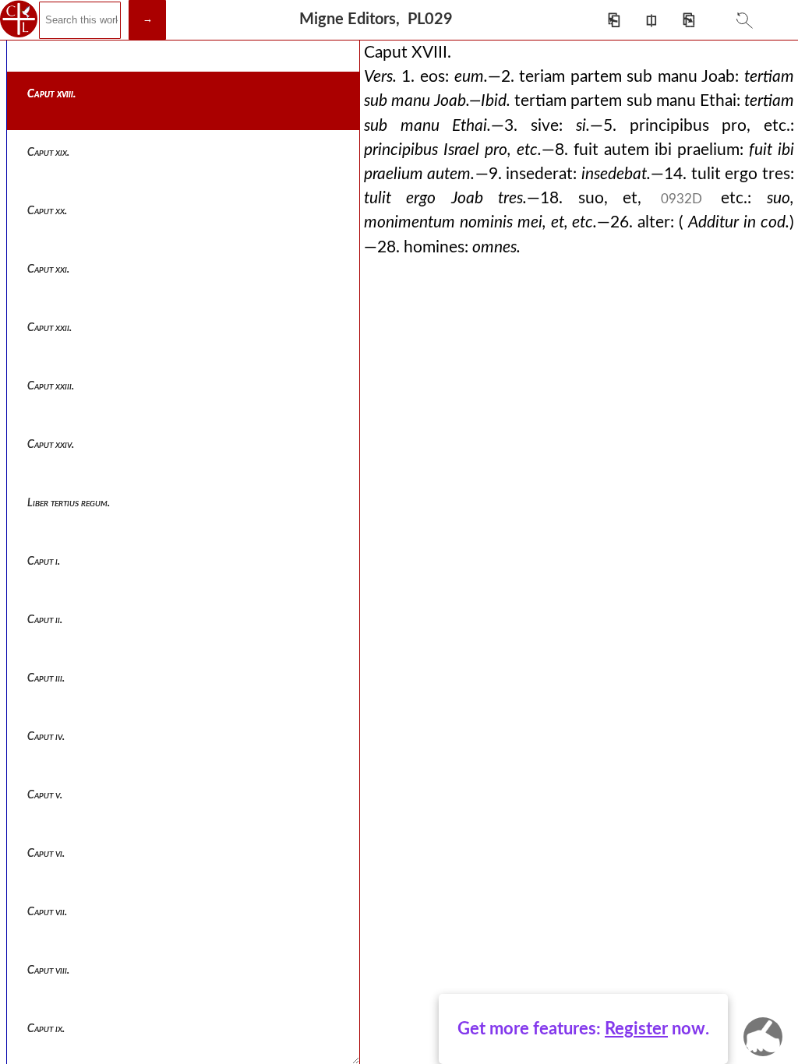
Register (636, 1029)
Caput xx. (47, 211)
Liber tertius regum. (68, 503)
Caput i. (43, 561)
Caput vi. (46, 853)
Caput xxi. (48, 269)
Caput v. (44, 795)
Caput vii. (47, 912)
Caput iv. (46, 736)
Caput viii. (48, 970)
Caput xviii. (51, 94)
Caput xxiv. (50, 444)
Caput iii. (46, 678)
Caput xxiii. (50, 386)
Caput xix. (48, 152)
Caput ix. (46, 1028)
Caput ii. (44, 620)
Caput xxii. (49, 327)
